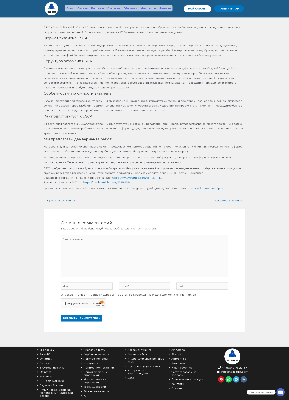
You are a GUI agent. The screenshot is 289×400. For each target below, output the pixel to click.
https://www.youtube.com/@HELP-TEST (138, 177)
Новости (165, 8)
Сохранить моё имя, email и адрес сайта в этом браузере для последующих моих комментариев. (130, 294)
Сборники (130, 8)
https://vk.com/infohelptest (207, 188)
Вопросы (97, 8)
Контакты (113, 8)
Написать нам (229, 8)
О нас (70, 8)
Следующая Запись (230, 200)
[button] (197, 8)
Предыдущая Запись (60, 200)
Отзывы (82, 8)
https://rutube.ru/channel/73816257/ (106, 182)
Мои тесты (148, 8)
